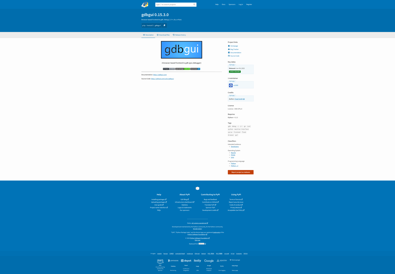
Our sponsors (184, 210)
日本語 (172, 254)
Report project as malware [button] (241, 172)
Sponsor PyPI (210, 207)
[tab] (148, 35)
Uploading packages (158, 202)
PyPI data (231, 65)
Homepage (234, 46)
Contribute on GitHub (209, 202)
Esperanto (239, 254)
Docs (223, 4)
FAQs (159, 210)
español (159, 254)
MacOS (233, 153)
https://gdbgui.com (160, 75)
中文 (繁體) (219, 254)
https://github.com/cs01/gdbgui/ (162, 79)
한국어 (246, 254)
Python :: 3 (234, 166)
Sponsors (232, 4)
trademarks (216, 232)
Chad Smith (239, 99)
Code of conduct (235, 205)
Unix (232, 157)
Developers (235, 146)
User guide (158, 205)
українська (190, 254)
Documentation (235, 53)
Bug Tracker (234, 49)
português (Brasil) (180, 254)
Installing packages (158, 199)
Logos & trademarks (185, 207)
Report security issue (236, 202)
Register (249, 4)
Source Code (234, 56)
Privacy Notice (235, 207)
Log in (241, 4)
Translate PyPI (209, 205)
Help (216, 4)
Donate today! (197, 229)
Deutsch (203, 254)
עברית (232, 254)
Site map (197, 240)
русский (226, 254)
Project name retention (158, 207)
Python (233, 163)
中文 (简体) (211, 254)
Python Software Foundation (197, 234)
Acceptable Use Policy (235, 210)
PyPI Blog (184, 199)
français (165, 254)
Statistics (185, 205)
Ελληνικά (197, 254)
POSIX (233, 155)
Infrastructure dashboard (184, 202)
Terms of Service (235, 199)
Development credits (209, 210)
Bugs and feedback (210, 199)
